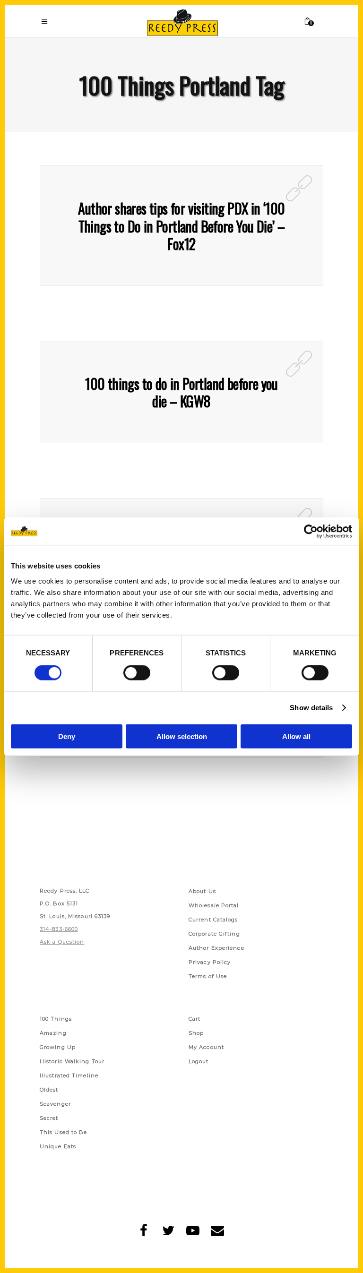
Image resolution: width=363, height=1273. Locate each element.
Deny (66, 736)
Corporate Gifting (214, 933)
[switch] (136, 672)
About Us (202, 891)
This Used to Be (63, 1132)
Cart (194, 1018)
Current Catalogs (213, 919)
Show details (311, 708)
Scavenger (55, 1104)
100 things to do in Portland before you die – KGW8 (181, 392)
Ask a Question (62, 941)
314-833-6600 (59, 929)
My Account (206, 1047)
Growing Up (58, 1047)
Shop (196, 1033)
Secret (49, 1118)
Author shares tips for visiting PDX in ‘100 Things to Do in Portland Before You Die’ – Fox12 (181, 226)
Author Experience (216, 948)
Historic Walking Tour (72, 1061)
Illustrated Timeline (69, 1075)
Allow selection (181, 736)
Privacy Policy (210, 962)
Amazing (53, 1033)
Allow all (296, 736)
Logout (199, 1061)
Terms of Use (208, 976)
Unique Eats (58, 1146)
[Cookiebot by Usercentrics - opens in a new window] (310, 532)
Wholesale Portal (214, 905)
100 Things (56, 1018)
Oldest (49, 1089)
